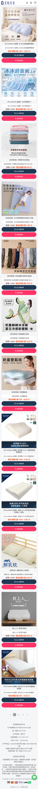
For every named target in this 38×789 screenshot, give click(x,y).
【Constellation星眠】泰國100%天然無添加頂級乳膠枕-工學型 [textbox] (19, 516)
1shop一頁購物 (20, 787)
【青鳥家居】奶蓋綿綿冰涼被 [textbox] (19, 338)
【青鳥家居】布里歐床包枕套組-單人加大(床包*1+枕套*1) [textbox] (19, 164)
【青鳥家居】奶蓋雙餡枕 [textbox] (19, 396)
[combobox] (19, 48)
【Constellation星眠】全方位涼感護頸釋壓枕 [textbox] (19, 48)
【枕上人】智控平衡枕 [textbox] (19, 632)
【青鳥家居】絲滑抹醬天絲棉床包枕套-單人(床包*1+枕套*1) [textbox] (19, 280)
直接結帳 (20, 60)
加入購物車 (20, 55)
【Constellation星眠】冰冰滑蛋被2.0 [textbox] (19, 106)
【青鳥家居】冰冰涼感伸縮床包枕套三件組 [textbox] (19, 222)
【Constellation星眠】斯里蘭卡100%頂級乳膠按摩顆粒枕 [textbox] (19, 456)
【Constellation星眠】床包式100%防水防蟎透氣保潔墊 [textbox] (19, 692)
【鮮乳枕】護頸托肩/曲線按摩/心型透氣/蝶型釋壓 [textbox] (19, 574)
